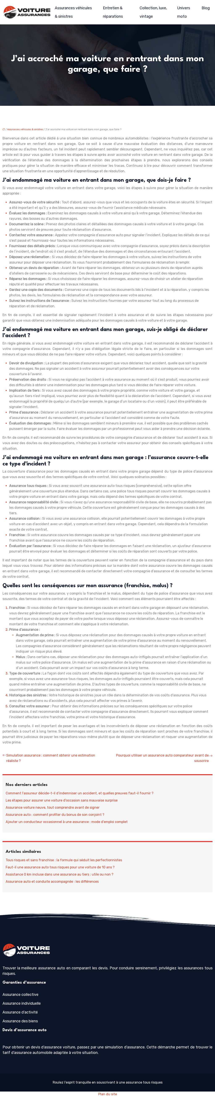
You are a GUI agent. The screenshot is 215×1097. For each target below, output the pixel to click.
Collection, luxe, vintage (153, 12)
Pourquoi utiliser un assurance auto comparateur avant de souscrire (162, 758)
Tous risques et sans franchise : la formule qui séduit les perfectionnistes (64, 860)
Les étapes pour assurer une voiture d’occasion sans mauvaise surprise (62, 800)
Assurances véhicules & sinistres (73, 12)
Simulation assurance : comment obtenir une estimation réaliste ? (50, 758)
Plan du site (107, 1094)
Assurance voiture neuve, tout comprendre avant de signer (53, 808)
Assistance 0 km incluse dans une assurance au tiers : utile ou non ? (59, 874)
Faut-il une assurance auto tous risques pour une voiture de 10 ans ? (60, 867)
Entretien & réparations (113, 12)
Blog (206, 8)
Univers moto (183, 12)
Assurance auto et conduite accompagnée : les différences (52, 882)
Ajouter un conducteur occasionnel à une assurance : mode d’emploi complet (67, 822)
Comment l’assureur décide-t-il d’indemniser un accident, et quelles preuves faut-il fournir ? (79, 793)
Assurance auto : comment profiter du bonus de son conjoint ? (55, 815)
